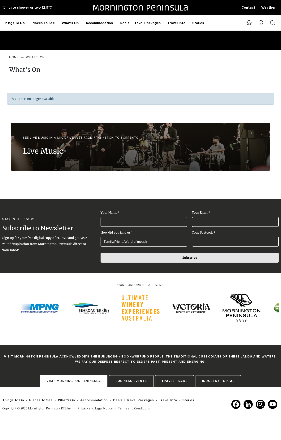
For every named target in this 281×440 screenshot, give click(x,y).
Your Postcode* (203, 232)
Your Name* (110, 212)
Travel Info (176, 23)
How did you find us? (116, 232)
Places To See (43, 23)
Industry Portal (218, 381)
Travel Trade (175, 381)
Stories (198, 23)
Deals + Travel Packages (140, 23)
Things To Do (14, 23)
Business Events (131, 381)
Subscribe (189, 258)
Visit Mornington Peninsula (73, 381)
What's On (70, 23)
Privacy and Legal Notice (95, 408)
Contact (248, 7)
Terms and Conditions (134, 408)
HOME (14, 57)
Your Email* (201, 212)
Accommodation (99, 23)
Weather (268, 7)
